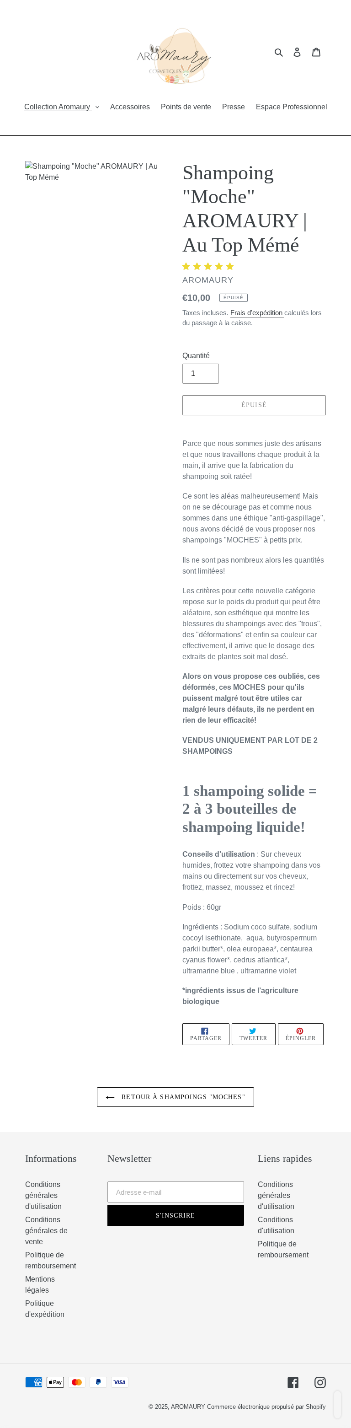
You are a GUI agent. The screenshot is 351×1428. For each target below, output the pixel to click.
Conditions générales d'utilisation (43, 1195)
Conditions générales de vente (46, 1230)
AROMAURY (189, 1406)
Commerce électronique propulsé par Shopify (266, 1406)
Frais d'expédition (257, 313)
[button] (208, 266)
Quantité (196, 356)
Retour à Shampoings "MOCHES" (182, 1097)
